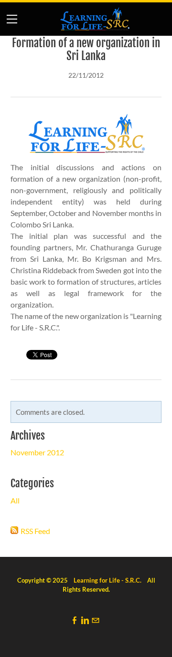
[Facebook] (74, 620)
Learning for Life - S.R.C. (107, 580)
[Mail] (95, 620)
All (15, 500)
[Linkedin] (85, 620)
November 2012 (37, 452)
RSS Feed (35, 530)
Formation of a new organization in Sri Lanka (86, 49)
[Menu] (12, 19)
